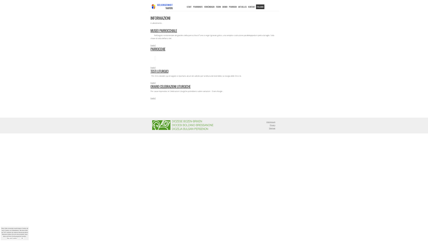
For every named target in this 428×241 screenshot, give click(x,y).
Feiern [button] (218, 6)
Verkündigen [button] (209, 6)
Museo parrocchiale (163, 30)
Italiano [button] (260, 6)
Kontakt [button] (251, 6)
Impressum (270, 122)
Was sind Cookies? (12, 238)
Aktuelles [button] (242, 6)
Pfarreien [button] (233, 6)
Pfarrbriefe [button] (198, 6)
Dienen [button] (224, 6)
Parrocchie (157, 48)
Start (189, 6)
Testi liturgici (159, 71)
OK (22, 238)
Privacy (272, 125)
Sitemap (272, 128)
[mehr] (153, 45)
